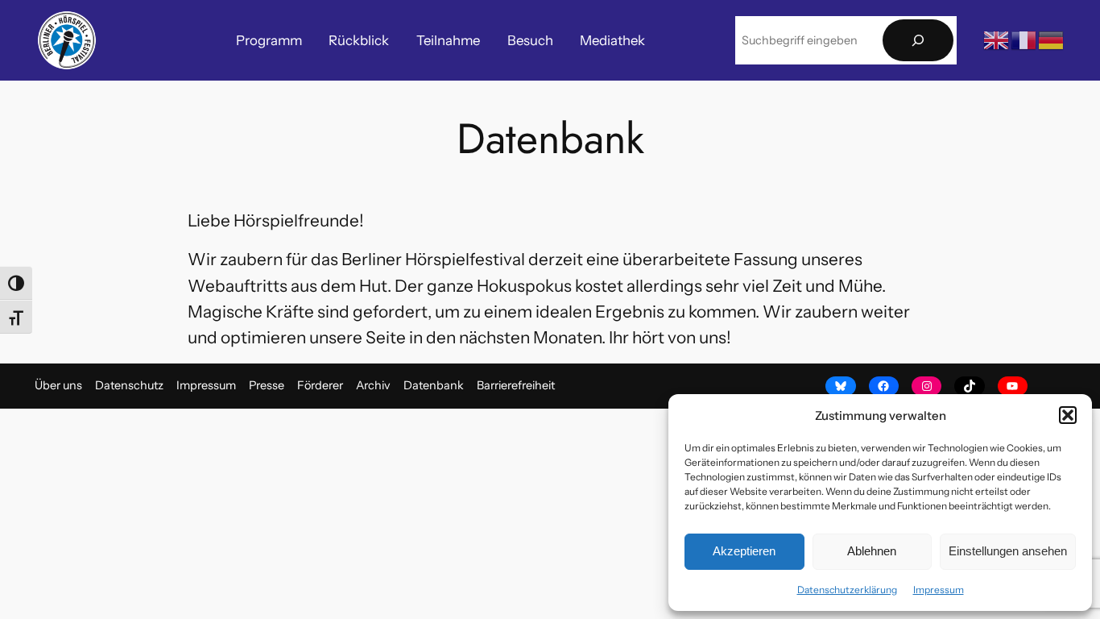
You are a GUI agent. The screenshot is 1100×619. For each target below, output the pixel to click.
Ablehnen (871, 551)
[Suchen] (918, 40)
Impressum (938, 590)
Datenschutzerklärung (847, 590)
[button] (1068, 415)
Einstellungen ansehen (1008, 551)
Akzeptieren (744, 551)
